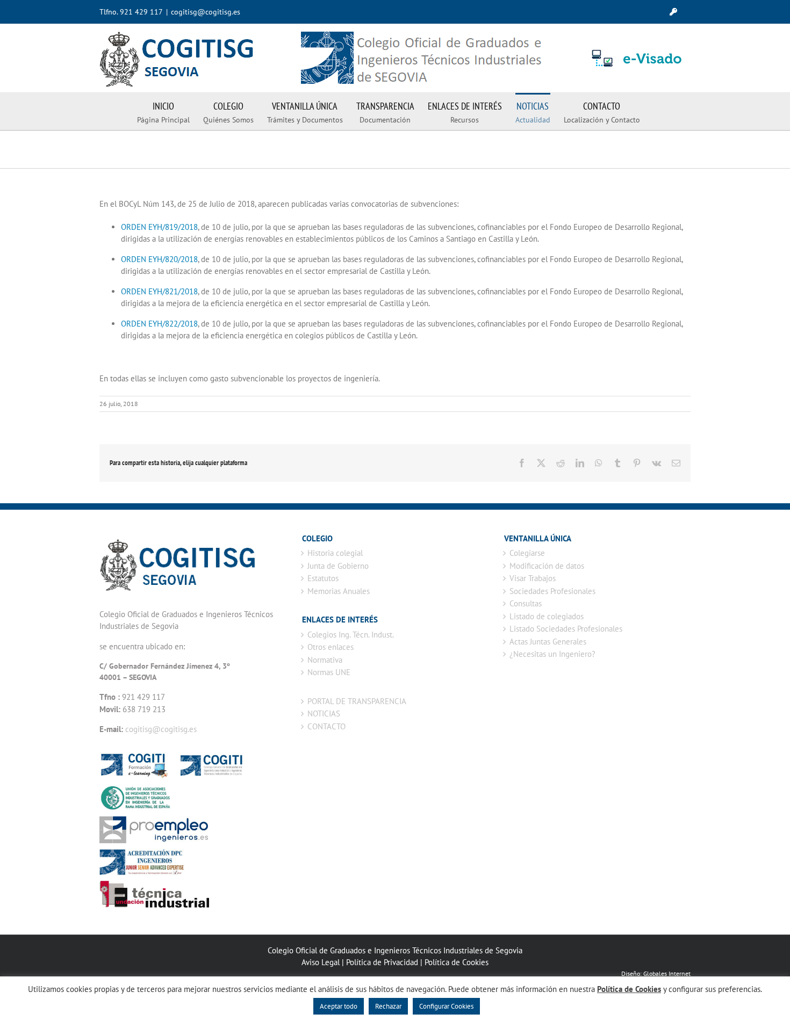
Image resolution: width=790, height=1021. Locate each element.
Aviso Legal (320, 962)
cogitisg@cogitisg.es (205, 12)
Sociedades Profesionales (552, 591)
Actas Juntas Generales (547, 641)
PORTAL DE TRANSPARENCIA (356, 701)
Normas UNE (328, 672)
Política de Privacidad (382, 962)
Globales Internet (667, 973)
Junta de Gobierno (338, 566)
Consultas (525, 603)
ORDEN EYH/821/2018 (159, 291)
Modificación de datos (546, 566)
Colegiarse (527, 553)
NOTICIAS (323, 713)
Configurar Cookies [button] (446, 1006)
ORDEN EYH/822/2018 (159, 323)
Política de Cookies (457, 962)
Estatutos (323, 578)
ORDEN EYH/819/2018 (159, 227)
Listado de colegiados (546, 616)
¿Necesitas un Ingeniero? (552, 654)
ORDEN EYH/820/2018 (159, 259)
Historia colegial (335, 553)
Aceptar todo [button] (338, 1006)
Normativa (324, 660)
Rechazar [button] (388, 1006)
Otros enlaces (330, 647)
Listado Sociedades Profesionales (565, 629)
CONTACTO (326, 726)
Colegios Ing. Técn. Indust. (350, 634)
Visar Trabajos (532, 578)
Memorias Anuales (338, 591)
